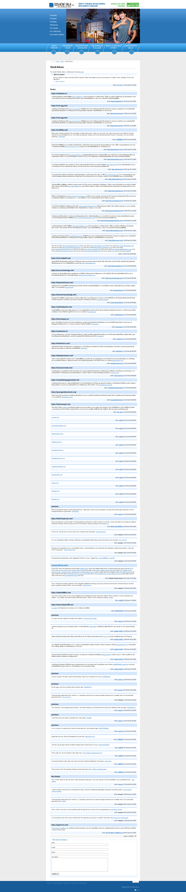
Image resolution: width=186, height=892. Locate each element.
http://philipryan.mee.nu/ (115, 573)
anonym (120, 514)
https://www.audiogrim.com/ (97, 246)
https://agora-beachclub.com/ (88, 206)
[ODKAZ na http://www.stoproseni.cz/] (93, 43)
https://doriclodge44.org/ (74, 186)
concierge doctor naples (90, 618)
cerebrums (101, 336)
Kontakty (53, 22)
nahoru (136, 881)
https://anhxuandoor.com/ (76, 155)
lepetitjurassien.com (117, 360)
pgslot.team (108, 761)
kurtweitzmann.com (57, 474)
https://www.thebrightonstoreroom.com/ (62, 249)
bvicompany (95, 324)
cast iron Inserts (63, 570)
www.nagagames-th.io (122, 644)
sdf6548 (120, 747)
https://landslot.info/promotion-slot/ (92, 753)
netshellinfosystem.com (58, 458)
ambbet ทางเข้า (118, 631)
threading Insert (73, 573)
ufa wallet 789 (55, 608)
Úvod (57, 61)
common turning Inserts (78, 570)
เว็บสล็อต (89, 718)
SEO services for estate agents (119, 817)
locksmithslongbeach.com (59, 425)
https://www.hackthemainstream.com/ (72, 247)
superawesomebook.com (58, 466)
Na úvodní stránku (57, 35)
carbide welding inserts (87, 572)
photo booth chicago (116, 809)
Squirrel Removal (101, 531)
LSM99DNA (119, 139)
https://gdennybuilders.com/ (80, 226)
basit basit (120, 85)
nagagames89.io (106, 654)
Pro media (54, 28)
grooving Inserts (56, 572)
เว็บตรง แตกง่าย (87, 585)
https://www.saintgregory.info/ (93, 249)
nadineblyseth (92, 312)
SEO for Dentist (60, 81)
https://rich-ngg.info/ (74, 109)
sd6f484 (120, 756)
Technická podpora (58, 883)
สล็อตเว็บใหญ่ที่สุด (103, 728)
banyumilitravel (69, 287)
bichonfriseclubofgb (102, 299)
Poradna (53, 19)
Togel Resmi (75, 511)
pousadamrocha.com (57, 450)
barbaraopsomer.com (57, 433)
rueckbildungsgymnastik (105, 385)
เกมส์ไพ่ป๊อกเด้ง (106, 676)
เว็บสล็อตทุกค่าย (131, 707)
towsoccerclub (115, 372)
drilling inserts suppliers (98, 570)
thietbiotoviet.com (57, 442)
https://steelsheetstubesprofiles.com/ (84, 217)
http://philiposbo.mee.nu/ (71, 575)
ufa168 (111, 597)
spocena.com (55, 417)
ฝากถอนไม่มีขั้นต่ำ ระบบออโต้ (106, 558)
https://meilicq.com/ (69, 550)
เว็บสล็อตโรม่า (88, 687)
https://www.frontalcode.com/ (92, 251)
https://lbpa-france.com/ (75, 236)
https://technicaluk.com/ (112, 174)
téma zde (81, 72)
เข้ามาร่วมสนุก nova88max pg (60, 828)
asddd (121, 420)
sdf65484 (120, 764)
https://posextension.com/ (72, 146)
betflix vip (106, 523)
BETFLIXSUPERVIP (117, 526)
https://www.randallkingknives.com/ (122, 249)
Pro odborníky (55, 31)
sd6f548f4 (120, 739)
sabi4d (64, 801)
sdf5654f (120, 772)
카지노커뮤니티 (122, 540)
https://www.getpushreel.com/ (70, 246)
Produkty (53, 15)
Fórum (62, 61)
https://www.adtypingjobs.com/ (125, 246)
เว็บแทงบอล (62, 136)
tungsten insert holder (84, 573)
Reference (54, 25)
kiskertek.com (55, 491)
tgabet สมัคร (93, 626)
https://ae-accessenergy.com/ (76, 196)
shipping (64, 407)
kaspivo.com (55, 483)
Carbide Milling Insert (59, 565)
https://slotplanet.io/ (77, 96)
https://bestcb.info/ (112, 164)
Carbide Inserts (84, 568)
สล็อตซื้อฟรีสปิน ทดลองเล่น (120, 664)
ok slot (105, 636)
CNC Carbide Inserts (126, 570)
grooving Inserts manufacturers (71, 572)
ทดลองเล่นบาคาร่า (90, 736)
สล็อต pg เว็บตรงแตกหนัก (99, 769)
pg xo (112, 251)
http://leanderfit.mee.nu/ (101, 573)
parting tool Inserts (111, 570)
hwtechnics (84, 348)
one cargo (120, 412)
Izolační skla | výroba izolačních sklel (59, 2)
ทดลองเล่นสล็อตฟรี (104, 745)
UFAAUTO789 (119, 611)
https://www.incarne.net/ (66, 251)
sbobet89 (128, 251)
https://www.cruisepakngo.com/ (103, 247)
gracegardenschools (67, 397)
